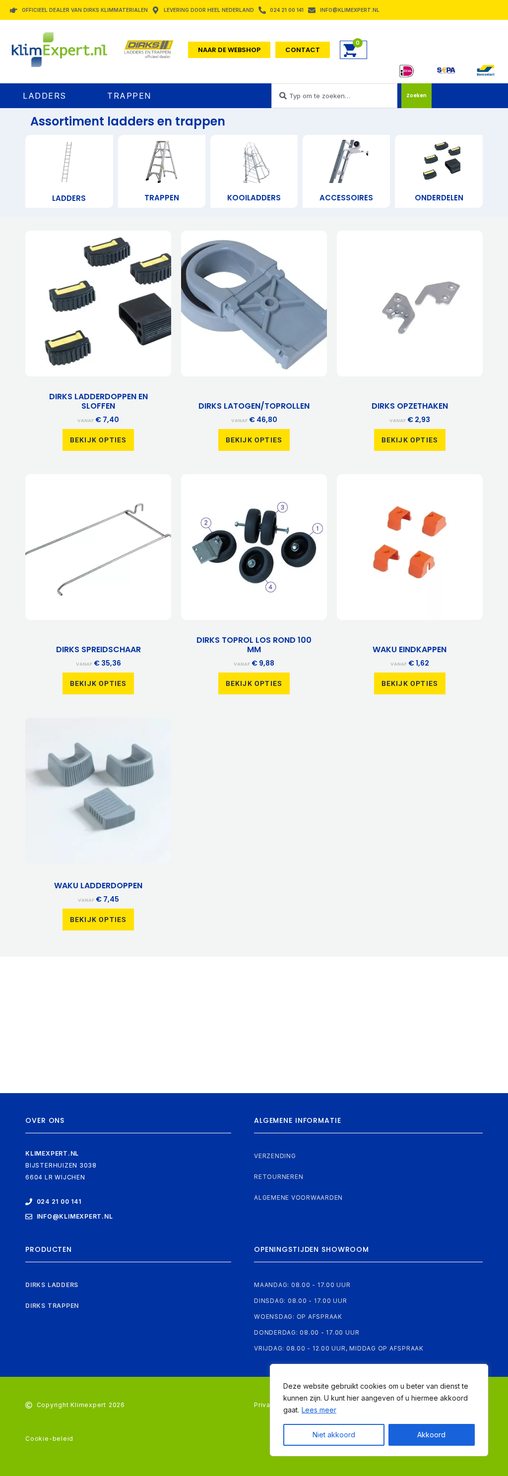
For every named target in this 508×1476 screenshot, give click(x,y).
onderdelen (439, 197)
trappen (161, 197)
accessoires (346, 197)
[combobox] (334, 95)
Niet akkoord (334, 1434)
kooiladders (254, 197)
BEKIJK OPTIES (98, 440)
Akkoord (431, 1434)
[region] (379, 1410)
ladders (69, 198)
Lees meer (319, 1410)
